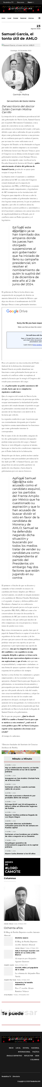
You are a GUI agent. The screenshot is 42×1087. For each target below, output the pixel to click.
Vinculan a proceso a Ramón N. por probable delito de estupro (20, 797)
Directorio (20, 2)
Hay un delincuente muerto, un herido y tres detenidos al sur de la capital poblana (22, 770)
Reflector (28, 1056)
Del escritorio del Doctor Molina (21, 101)
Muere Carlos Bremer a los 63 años (20, 854)
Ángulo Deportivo (14, 1056)
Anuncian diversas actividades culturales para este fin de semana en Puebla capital (21, 826)
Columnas (34, 1059)
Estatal (15, 18)
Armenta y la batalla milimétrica (24, 984)
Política (35, 1052)
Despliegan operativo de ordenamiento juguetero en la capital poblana (21, 845)
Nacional (23, 18)
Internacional (32, 18)
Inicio (3, 18)
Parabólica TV (8, 2)
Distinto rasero (21, 938)
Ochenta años (13, 928)
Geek (37, 1056)
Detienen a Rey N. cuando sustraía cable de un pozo (20, 788)
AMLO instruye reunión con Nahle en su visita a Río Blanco (27, 953)
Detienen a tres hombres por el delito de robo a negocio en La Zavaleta (21, 835)
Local (9, 18)
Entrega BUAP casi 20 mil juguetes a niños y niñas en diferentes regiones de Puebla (21, 806)
